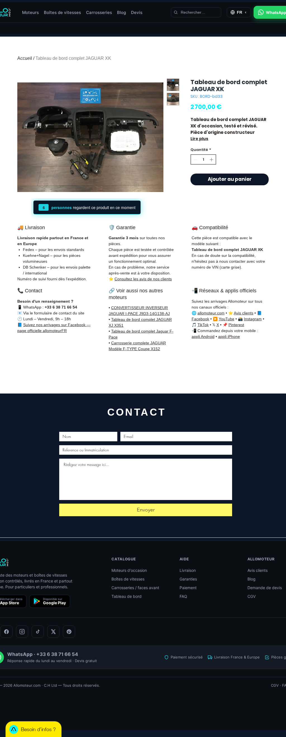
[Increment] (212, 159)
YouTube (226, 319)
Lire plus (199, 138)
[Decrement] (195, 159)
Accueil (24, 58)
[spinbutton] (203, 159)
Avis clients (243, 313)
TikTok (203, 325)
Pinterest (236, 325)
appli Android (203, 336)
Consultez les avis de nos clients (143, 279)
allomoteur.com (211, 313)
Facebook (200, 319)
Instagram (253, 319)
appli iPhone (229, 336)
